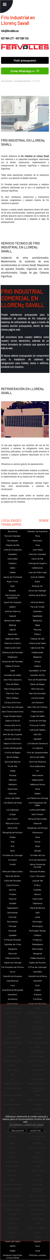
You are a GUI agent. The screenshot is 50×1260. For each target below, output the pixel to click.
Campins (12, 563)
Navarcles (12, 634)
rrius (12, 985)
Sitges (13, 837)
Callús (12, 567)
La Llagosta (37, 748)
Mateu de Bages (37, 684)
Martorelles (37, 949)
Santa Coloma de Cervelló (37, 865)
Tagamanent (12, 908)
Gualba (37, 990)
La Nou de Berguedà (12, 748)
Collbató (37, 935)
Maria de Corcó (12, 823)
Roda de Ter (37, 586)
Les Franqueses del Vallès (37, 803)
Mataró (37, 634)
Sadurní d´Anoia (12, 720)
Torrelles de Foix (37, 855)
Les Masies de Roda (12, 802)
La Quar (12, 814)
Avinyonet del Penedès (12, 661)
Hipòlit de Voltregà (12, 962)
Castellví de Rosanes (12, 976)
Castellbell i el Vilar (37, 670)
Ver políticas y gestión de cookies (26, 1124)
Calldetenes (37, 567)
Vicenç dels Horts (12, 725)
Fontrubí (12, 917)
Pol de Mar (12, 766)
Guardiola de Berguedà (12, 990)
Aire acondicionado (7, 81)
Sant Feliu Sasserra (13, 679)
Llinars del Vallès (12, 798)
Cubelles (37, 889)
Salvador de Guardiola (37, 531)
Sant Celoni (12, 818)
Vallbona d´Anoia (37, 784)
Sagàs (12, 1250)
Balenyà (12, 625)
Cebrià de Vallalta (37, 729)
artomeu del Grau (12, 739)
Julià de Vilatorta (12, 611)
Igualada (12, 935)
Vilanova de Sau (12, 958)
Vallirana (12, 780)
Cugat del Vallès (37, 716)
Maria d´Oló (13, 828)
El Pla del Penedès (12, 939)
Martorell (12, 953)
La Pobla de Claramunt (37, 743)
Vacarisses (13, 789)
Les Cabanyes (12, 809)
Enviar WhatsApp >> (23, 71)
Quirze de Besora (12, 761)
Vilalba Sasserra (37, 958)
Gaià (37, 912)
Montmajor (37, 921)
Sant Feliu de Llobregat (12, 707)
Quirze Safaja (12, 757)
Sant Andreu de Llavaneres (12, 596)
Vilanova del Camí (13, 647)
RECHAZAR (17, 1130)
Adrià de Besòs (37, 602)
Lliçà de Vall (37, 880)
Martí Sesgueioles (12, 688)
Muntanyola (12, 540)
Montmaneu (12, 921)
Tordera (12, 894)
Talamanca (37, 903)
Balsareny (37, 620)
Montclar (12, 930)
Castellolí (37, 980)
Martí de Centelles (37, 693)
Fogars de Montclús (37, 1003)
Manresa (37, 629)
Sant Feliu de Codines (37, 707)
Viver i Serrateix (37, 876)
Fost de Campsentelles (37, 752)
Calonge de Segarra (37, 563)
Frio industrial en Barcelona (22, 81)
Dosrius (12, 889)
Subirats (13, 793)
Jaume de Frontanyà (12, 577)
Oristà (37, 841)
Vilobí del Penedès (12, 880)
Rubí (12, 586)
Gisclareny (12, 999)
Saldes (37, 793)
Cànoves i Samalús (37, 554)
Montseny (37, 540)
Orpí (12, 841)
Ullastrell (37, 823)
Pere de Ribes (12, 684)
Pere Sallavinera (37, 766)
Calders (37, 666)
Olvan (37, 846)
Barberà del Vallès (12, 620)
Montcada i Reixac (37, 930)
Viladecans (13, 657)
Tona (37, 545)
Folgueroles (12, 1003)
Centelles (37, 971)
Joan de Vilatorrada (37, 572)
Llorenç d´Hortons (12, 702)
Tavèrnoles (37, 898)
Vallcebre (12, 784)
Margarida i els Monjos (37, 828)
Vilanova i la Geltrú (12, 643)
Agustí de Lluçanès (12, 602)
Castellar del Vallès (12, 675)
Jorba (37, 917)
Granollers (12, 994)
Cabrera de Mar (37, 647)
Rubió (37, 581)
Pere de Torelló (37, 606)
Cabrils (12, 629)
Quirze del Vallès (37, 757)
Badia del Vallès (12, 638)
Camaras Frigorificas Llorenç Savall (12, 1256)
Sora (37, 1246)
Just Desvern (37, 702)
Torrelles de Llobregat (12, 855)
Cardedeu (37, 611)
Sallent (12, 606)
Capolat (12, 616)
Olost (12, 850)
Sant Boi (37, 734)
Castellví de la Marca (37, 976)
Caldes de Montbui (37, 962)
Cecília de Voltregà (37, 720)
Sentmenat (12, 912)
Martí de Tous (12, 693)
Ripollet (12, 590)
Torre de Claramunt (37, 859)
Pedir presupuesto (25, 60)
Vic (37, 770)
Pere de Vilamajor (12, 536)
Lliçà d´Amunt (12, 885)
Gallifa (12, 1246)
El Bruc (37, 885)
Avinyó (37, 661)
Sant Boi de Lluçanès (12, 734)
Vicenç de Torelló (37, 725)
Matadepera (37, 944)
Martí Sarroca (37, 688)
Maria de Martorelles (37, 818)
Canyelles (12, 554)
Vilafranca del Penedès (12, 652)
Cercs (12, 971)
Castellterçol (12, 980)
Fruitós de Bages (12, 752)
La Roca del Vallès (37, 809)
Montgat (12, 926)
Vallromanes (37, 775)
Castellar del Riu (37, 675)
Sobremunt (37, 832)
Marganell (37, 953)
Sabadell (37, 739)
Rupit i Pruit (12, 581)
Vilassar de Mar (13, 545)
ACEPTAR (35, 1130)
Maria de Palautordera (12, 871)
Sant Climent (37, 814)
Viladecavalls (37, 652)
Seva (37, 837)
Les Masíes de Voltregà (37, 798)
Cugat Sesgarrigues (12, 716)
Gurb (37, 985)
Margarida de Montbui (13, 832)
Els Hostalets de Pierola (12, 967)
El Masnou (37, 939)
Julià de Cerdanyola (13, 549)
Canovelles (13, 558)
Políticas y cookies (37, 1255)
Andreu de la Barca (37, 595)
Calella (12, 572)
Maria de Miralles (37, 871)
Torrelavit (12, 859)
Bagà (37, 625)
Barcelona (12, 531)
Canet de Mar (37, 558)
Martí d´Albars (12, 698)
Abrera (37, 894)
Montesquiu (37, 926)
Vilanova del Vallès (37, 643)
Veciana (12, 775)
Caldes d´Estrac (12, 666)
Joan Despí (37, 549)
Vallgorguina (37, 780)
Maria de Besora (37, 908)
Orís (12, 846)
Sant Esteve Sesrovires (12, 711)
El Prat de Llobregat (37, 967)
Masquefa (12, 949)
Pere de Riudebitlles (37, 679)
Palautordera (37, 711)
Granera (37, 994)
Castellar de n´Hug (12, 944)
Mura (37, 536)
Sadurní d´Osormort (12, 743)
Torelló (12, 864)
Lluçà (37, 1250)
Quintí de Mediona (37, 761)
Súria (37, 789)
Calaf (12, 670)
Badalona (37, 657)
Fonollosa (37, 999)
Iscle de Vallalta (37, 577)
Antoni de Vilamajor (37, 590)
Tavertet (12, 898)
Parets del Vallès (12, 1241)
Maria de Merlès (12, 876)
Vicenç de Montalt (12, 729)
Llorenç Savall (37, 698)
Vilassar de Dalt (37, 638)
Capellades (37, 616)
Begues (37, 1241)
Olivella (37, 850)
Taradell (12, 903)
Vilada (12, 770)
